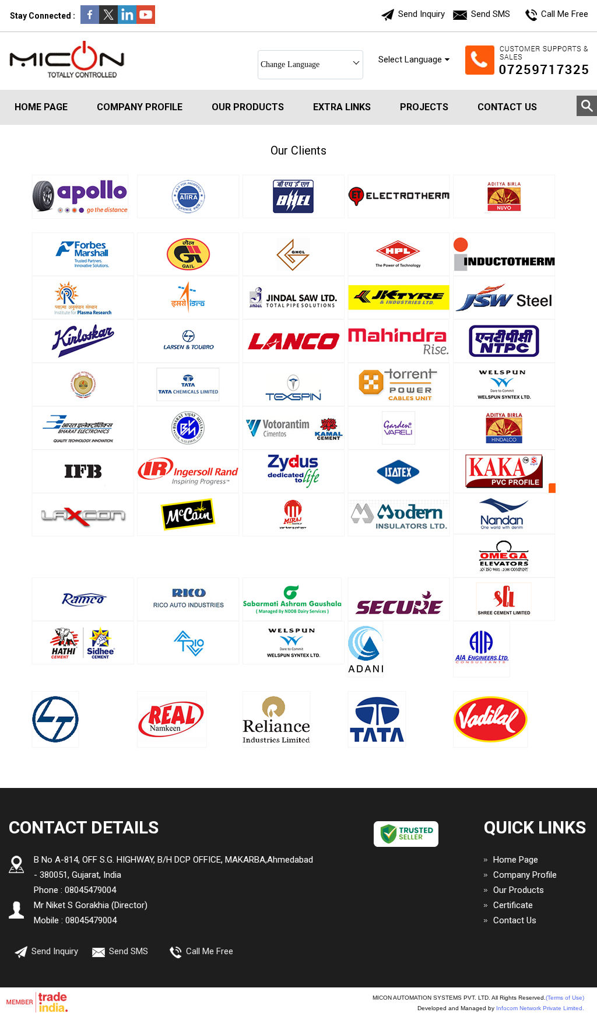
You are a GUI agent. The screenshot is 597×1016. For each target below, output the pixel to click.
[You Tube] (145, 21)
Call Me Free (564, 14)
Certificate (513, 905)
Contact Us (507, 107)
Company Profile (139, 107)
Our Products (248, 107)
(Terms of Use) (565, 997)
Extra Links (342, 107)
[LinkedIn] (127, 21)
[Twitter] (108, 21)
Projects (424, 107)
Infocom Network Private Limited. (540, 1008)
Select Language (410, 59)
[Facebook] (89, 21)
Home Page (41, 107)
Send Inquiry (421, 14)
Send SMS (490, 14)
